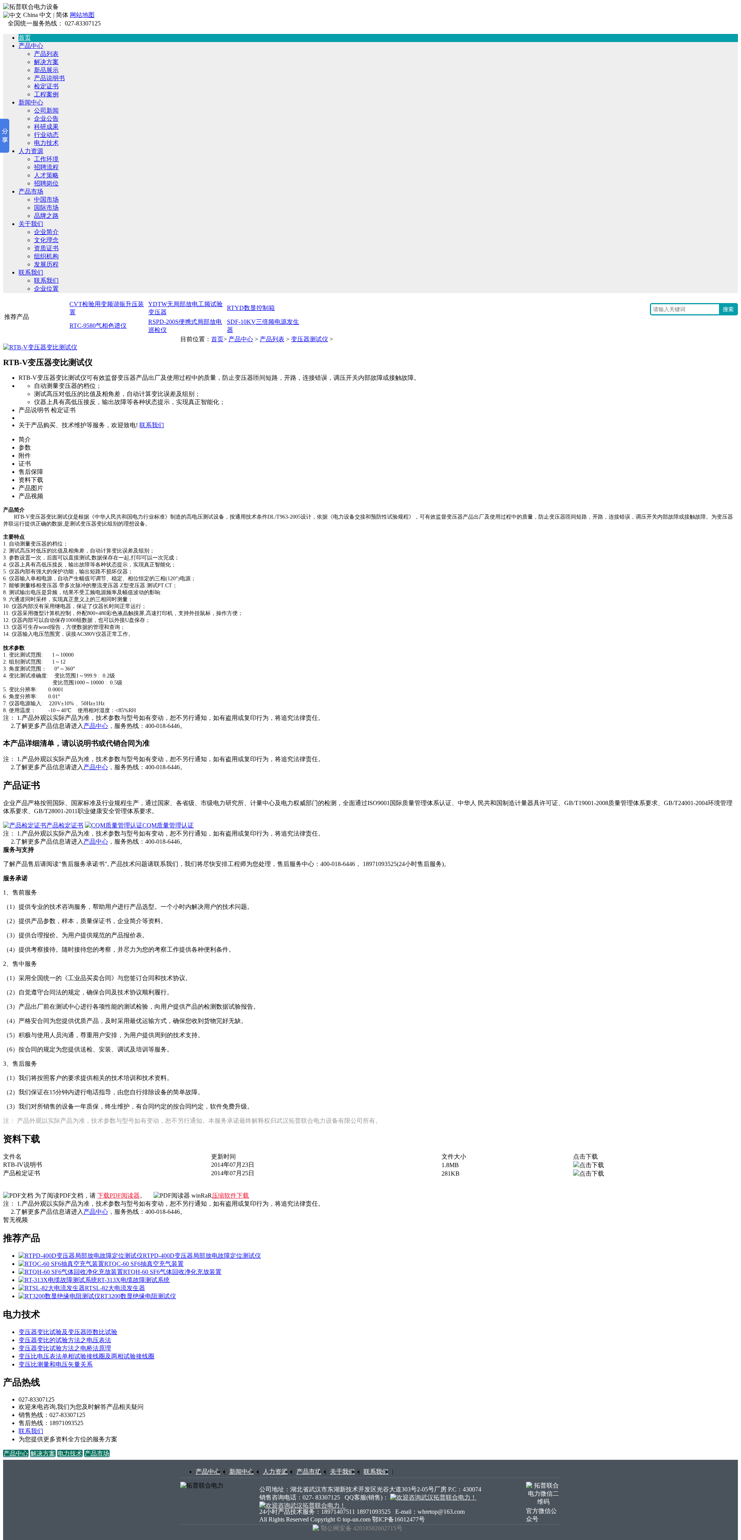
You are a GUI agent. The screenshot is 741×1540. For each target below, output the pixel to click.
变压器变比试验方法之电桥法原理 (65, 1348)
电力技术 (46, 143)
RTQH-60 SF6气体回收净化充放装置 (172, 1272)
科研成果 (46, 126)
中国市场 (46, 199)
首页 (217, 339)
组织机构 (46, 256)
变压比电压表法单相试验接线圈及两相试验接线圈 (86, 1356)
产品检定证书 (64, 825)
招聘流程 (46, 167)
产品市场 (31, 191)
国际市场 (46, 207)
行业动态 (46, 134)
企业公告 (46, 118)
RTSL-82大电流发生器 (115, 1288)
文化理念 (46, 240)
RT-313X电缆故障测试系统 (133, 1280)
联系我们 (31, 272)
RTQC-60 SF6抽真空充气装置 (144, 1263)
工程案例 (46, 94)
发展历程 (46, 264)
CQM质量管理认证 (168, 825)
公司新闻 (46, 110)
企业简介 (46, 232)
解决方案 (46, 62)
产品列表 (46, 54)
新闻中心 (31, 102)
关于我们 (31, 224)
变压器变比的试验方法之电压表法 (65, 1340)
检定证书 (46, 86)
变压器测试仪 (309, 339)
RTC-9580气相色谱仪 (98, 325)
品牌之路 (46, 215)
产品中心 (31, 45)
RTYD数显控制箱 (251, 308)
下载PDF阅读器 (118, 1195)
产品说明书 (49, 78)
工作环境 (46, 159)
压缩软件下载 (230, 1195)
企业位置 (46, 288)
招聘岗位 (46, 183)
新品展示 (46, 70)
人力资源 (31, 151)
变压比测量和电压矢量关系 (56, 1364)
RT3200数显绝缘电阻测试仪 (138, 1296)
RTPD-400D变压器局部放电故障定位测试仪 (202, 1255)
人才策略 (46, 175)
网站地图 (82, 15)
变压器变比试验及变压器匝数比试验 (68, 1332)
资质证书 (46, 248)
